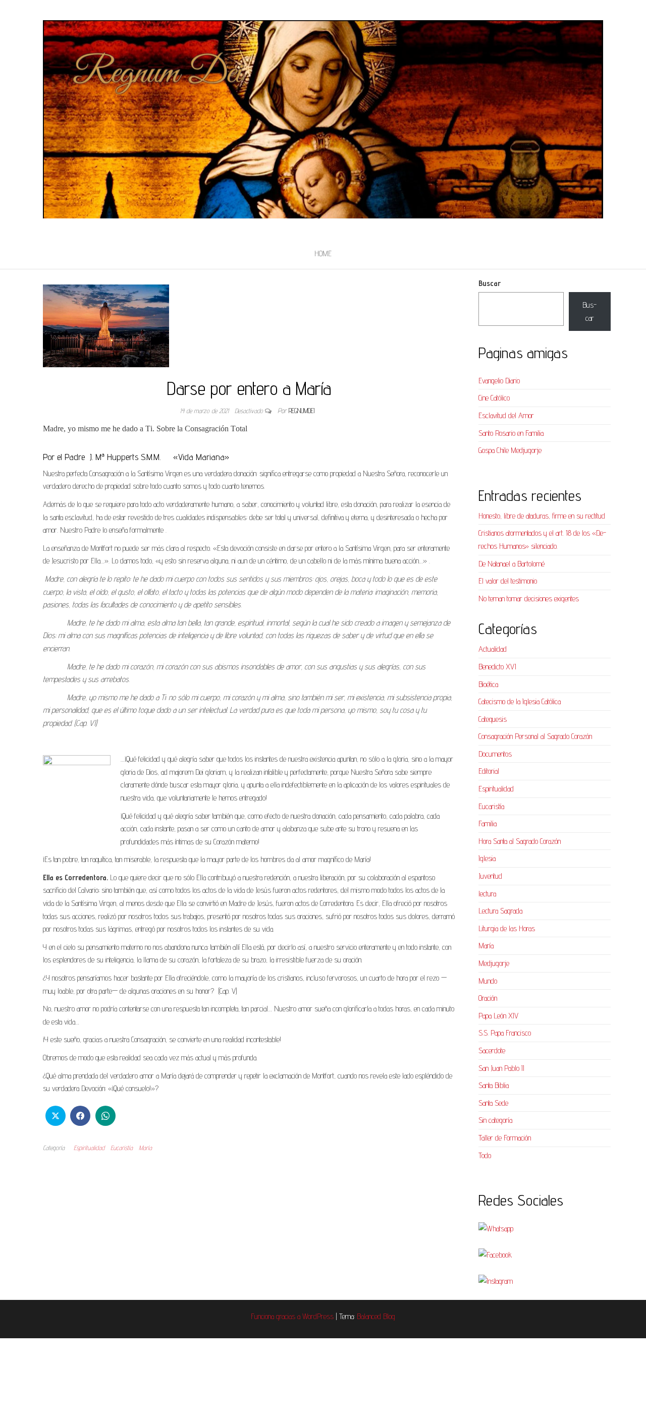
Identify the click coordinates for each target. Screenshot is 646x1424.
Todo (484, 1155)
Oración (487, 998)
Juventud (490, 876)
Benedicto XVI (497, 666)
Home (323, 253)
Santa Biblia (493, 1085)
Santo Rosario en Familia (511, 433)
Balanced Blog (376, 1316)
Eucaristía (122, 1148)
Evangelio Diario (499, 380)
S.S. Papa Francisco (504, 1033)
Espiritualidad (89, 1148)
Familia (487, 823)
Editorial (488, 771)
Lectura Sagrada (500, 911)
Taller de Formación (504, 1138)
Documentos (495, 754)
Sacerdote (491, 1050)
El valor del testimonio (507, 581)
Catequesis (492, 719)
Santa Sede (493, 1103)
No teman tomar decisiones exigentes (528, 598)
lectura (487, 893)
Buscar (489, 283)
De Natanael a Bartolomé (511, 563)
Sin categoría (495, 1120)
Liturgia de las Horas (506, 928)
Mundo (487, 981)
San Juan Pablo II (501, 1068)
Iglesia (487, 858)
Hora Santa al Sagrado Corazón (519, 841)
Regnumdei (301, 411)
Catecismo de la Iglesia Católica (519, 701)
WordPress (318, 1316)
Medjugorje (493, 963)
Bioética (488, 684)
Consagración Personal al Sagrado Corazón (535, 736)
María (145, 1148)
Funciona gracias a (276, 1316)
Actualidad (492, 649)
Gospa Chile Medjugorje (510, 450)
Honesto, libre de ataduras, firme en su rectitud (541, 516)
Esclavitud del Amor (506, 415)
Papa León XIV (498, 1015)
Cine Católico (494, 398)
